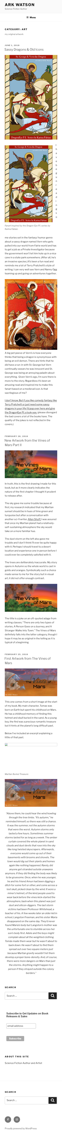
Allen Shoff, (34, 519)
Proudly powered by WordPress (21, 1128)
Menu (33, 17)
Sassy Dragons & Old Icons (24, 49)
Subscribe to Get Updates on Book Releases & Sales (27, 1015)
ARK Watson (20, 4)
